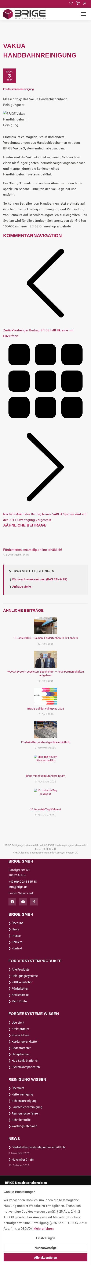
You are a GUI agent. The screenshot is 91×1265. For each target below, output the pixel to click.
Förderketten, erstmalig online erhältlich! (32, 549)
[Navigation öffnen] (83, 14)
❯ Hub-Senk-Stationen (23, 1060)
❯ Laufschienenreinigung (25, 1107)
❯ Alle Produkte (18, 969)
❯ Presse (14, 936)
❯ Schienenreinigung (22, 1101)
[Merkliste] (71, 3)
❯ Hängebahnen (19, 1054)
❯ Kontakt (15, 948)
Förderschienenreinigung (18, 89)
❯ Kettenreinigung (20, 1094)
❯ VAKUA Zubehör (20, 982)
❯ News (13, 929)
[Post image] (45, 538)
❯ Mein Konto (17, 1001)
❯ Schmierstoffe (19, 1120)
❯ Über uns (15, 923)
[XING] (34, 901)
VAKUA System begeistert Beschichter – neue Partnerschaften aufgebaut (45, 673)
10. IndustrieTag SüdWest (45, 809)
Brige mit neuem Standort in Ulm (45, 776)
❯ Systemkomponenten (24, 1067)
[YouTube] (23, 901)
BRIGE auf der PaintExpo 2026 (45, 708)
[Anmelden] (84, 3)
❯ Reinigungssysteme (23, 976)
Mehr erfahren (43, 1228)
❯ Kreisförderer (18, 1029)
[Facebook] (12, 901)
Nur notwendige (45, 1248)
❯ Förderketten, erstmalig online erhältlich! (37, 1147)
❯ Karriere (15, 942)
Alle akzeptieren (45, 1257)
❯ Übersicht (16, 1022)
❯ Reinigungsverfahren (23, 1113)
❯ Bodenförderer (19, 1048)
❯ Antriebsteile (18, 995)
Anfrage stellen (22, 586)
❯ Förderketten (18, 988)
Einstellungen (45, 1238)
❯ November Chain (21, 1159)
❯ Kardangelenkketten (23, 1041)
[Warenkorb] (78, 3)
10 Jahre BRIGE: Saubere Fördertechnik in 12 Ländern (45, 638)
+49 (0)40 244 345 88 (22, 881)
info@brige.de (17, 887)
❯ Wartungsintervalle (22, 1126)
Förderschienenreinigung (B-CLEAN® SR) (39, 579)
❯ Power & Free (18, 1035)
